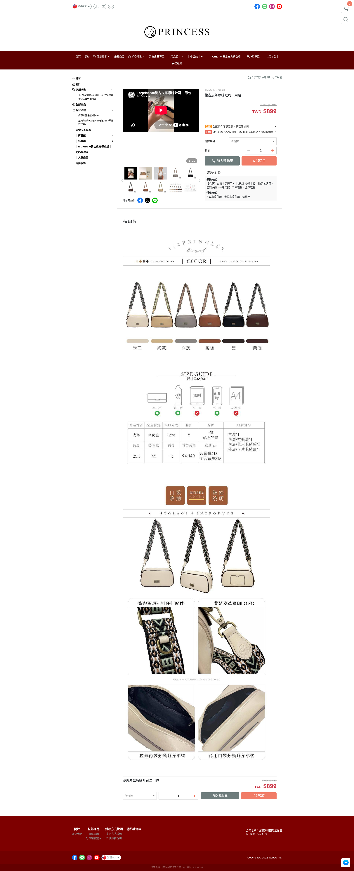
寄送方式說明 (114, 833)
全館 (208, 126)
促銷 (208, 131)
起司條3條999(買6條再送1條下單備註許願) (95, 122)
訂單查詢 (93, 833)
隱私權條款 (133, 829)
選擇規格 (210, 141)
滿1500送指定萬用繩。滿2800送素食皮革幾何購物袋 (95, 97)
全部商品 (94, 829)
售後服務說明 (114, 838)
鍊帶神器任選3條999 (88, 115)
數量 (207, 150)
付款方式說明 (114, 829)
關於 (77, 829)
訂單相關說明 (93, 838)
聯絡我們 (77, 833)
